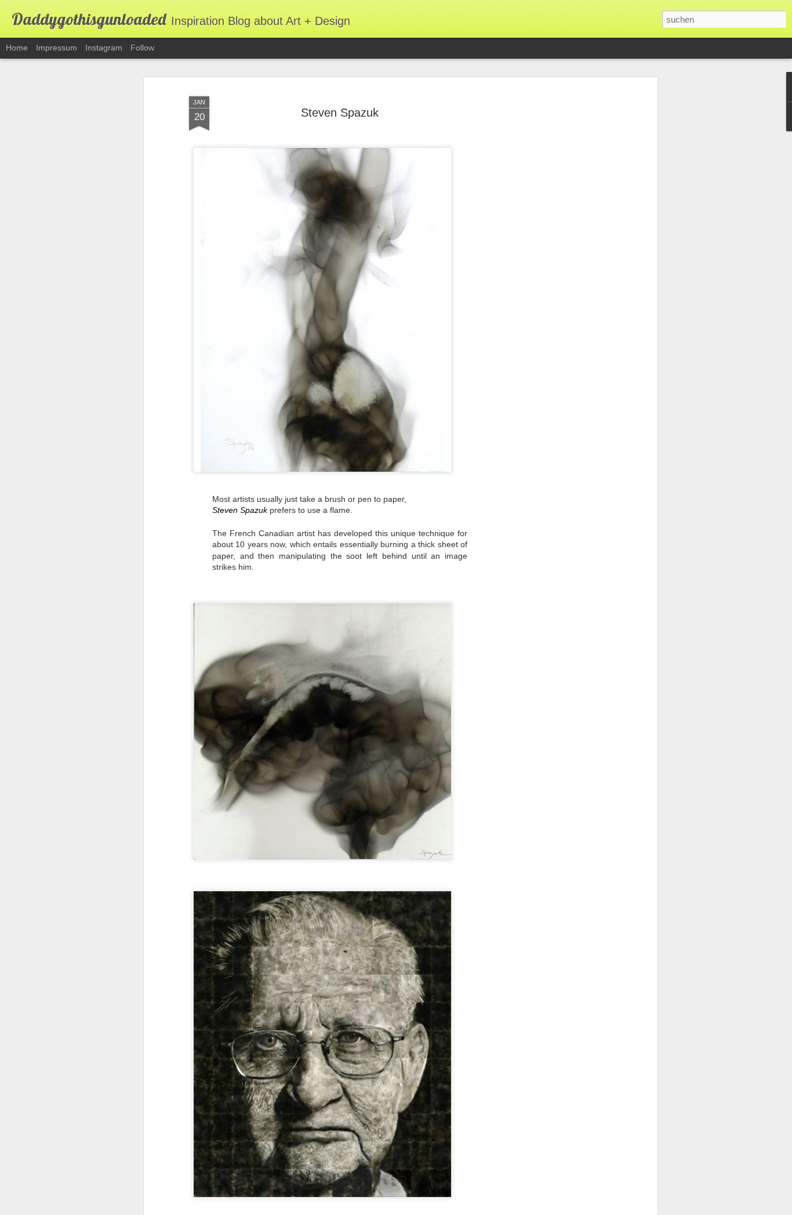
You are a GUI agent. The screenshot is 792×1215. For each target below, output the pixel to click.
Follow (142, 47)
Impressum (56, 47)
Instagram (103, 47)
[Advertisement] (554, 273)
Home (17, 47)
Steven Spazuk (340, 112)
